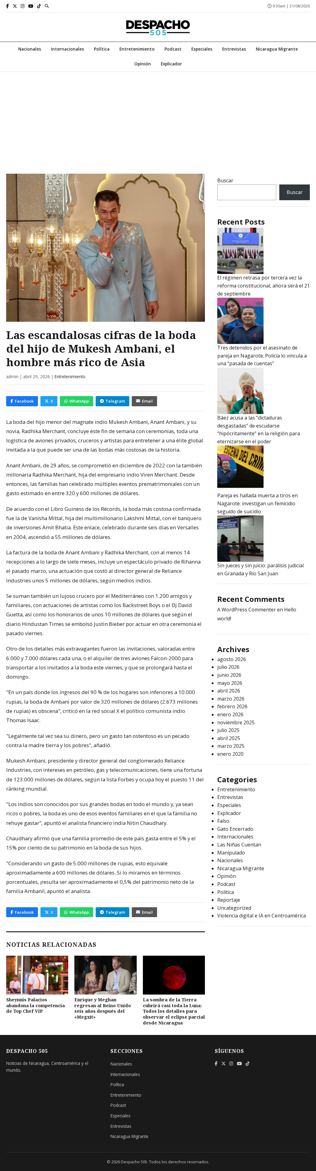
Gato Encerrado (235, 828)
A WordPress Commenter (246, 609)
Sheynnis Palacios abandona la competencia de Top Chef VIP (35, 1005)
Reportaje (228, 899)
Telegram (115, 401)
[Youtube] (30, 6)
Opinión (142, 64)
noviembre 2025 (236, 722)
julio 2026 (228, 667)
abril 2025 (228, 738)
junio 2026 (229, 675)
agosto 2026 (231, 659)
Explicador (171, 64)
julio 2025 (228, 730)
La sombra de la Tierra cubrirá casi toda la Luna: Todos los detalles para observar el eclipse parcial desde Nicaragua (174, 1011)
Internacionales (67, 49)
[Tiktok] (39, 6)
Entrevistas (234, 49)
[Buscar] (47, 6)
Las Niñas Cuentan (239, 844)
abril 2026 (228, 690)
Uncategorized (234, 907)
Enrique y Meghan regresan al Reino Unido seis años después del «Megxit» (102, 1008)
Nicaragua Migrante (277, 49)
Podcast (172, 49)
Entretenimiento (137, 49)
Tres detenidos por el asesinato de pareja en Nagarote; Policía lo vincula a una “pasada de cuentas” (262, 355)
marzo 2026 (230, 698)
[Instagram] (23, 6)
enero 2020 (230, 754)
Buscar (225, 180)
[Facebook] (7, 6)
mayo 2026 (229, 683)
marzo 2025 (230, 746)
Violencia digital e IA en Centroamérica (261, 915)
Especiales (201, 49)
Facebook (24, 401)
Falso (223, 820)
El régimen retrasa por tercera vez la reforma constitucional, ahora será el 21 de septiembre (263, 285)
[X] (15, 6)
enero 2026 (230, 714)
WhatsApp (79, 401)
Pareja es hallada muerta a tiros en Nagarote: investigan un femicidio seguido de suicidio (257, 503)
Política (102, 49)
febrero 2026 (232, 706)
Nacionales (29, 49)
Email (147, 401)
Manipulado (231, 852)
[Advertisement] (158, 118)
